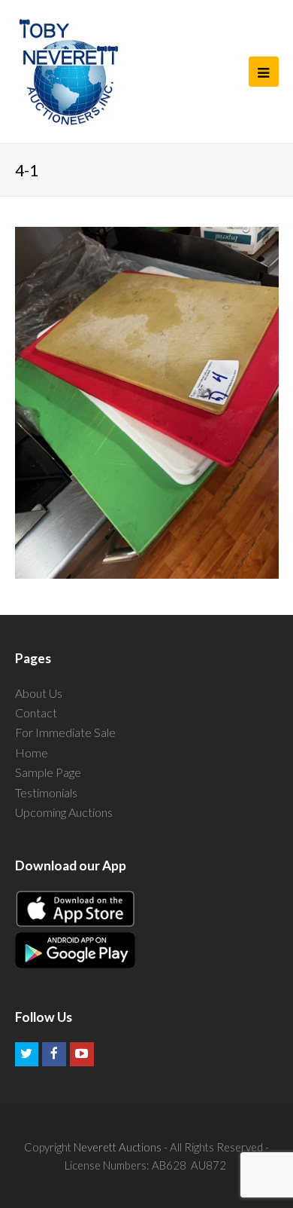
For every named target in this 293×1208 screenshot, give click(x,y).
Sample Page (48, 772)
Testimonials (46, 792)
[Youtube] (82, 1054)
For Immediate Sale (65, 732)
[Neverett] (68, 71)
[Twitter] (27, 1054)
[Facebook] (54, 1054)
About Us (38, 693)
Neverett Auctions (118, 1147)
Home (31, 752)
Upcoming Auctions (64, 812)
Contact (36, 712)
